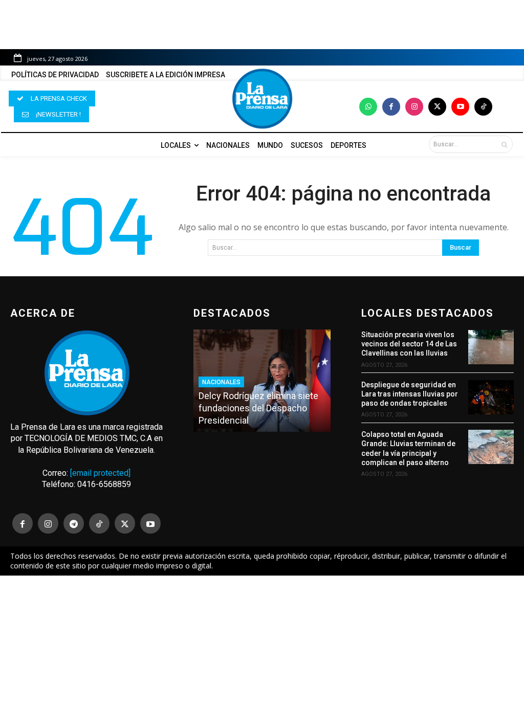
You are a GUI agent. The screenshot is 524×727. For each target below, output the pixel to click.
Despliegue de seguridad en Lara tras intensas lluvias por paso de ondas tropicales (409, 394)
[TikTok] (99, 523)
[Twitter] (437, 107)
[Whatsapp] (368, 107)
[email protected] (100, 473)
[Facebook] (391, 107)
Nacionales (221, 382)
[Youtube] (460, 107)
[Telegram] (73, 523)
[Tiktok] (483, 107)
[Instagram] (414, 107)
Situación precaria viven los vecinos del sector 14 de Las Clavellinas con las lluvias (409, 344)
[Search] (504, 144)
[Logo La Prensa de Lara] (262, 98)
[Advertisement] (262, 651)
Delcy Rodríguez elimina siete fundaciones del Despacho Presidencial (258, 408)
